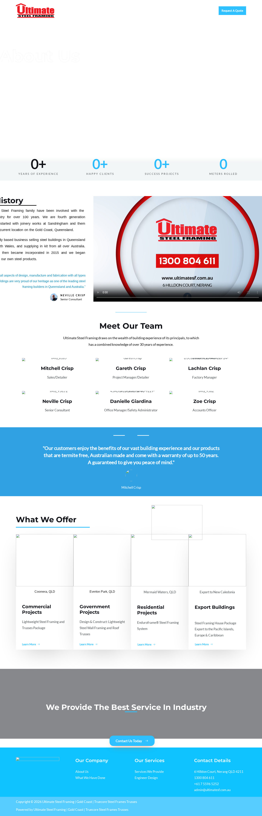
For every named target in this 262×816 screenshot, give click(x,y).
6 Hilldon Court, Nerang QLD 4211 (218, 772)
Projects (167, 10)
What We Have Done (90, 778)
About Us (81, 772)
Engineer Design (146, 778)
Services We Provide (149, 772)
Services (149, 10)
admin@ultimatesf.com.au (212, 790)
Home (116, 10)
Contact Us (204, 10)
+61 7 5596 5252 (206, 784)
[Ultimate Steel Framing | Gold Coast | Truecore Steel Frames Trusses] (35, 10)
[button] (232, 10)
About (131, 10)
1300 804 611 (204, 778)
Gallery (184, 10)
